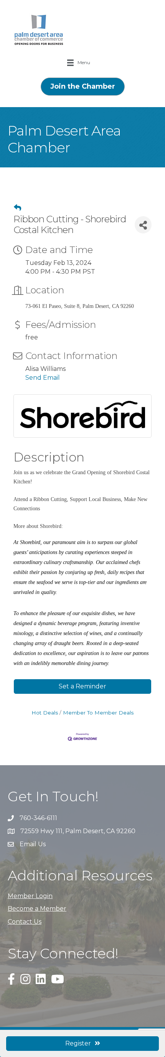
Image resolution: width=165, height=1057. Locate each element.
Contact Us (24, 921)
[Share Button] (143, 224)
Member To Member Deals (98, 713)
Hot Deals (44, 713)
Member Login (30, 896)
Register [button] (78, 1043)
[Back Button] (17, 208)
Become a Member (37, 908)
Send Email (42, 377)
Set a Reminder (82, 686)
